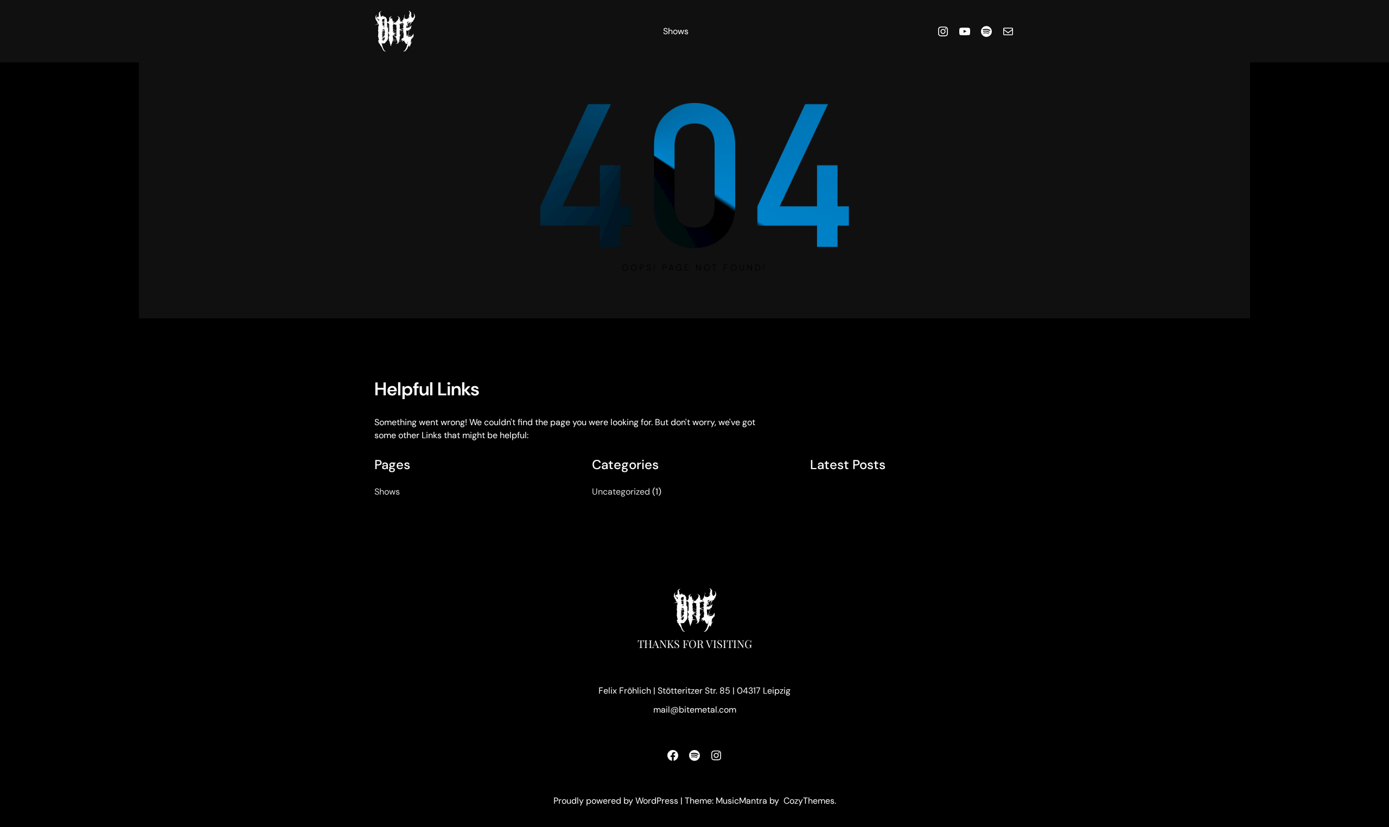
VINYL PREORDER (853, 493)
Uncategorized (621, 491)
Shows (676, 31)
